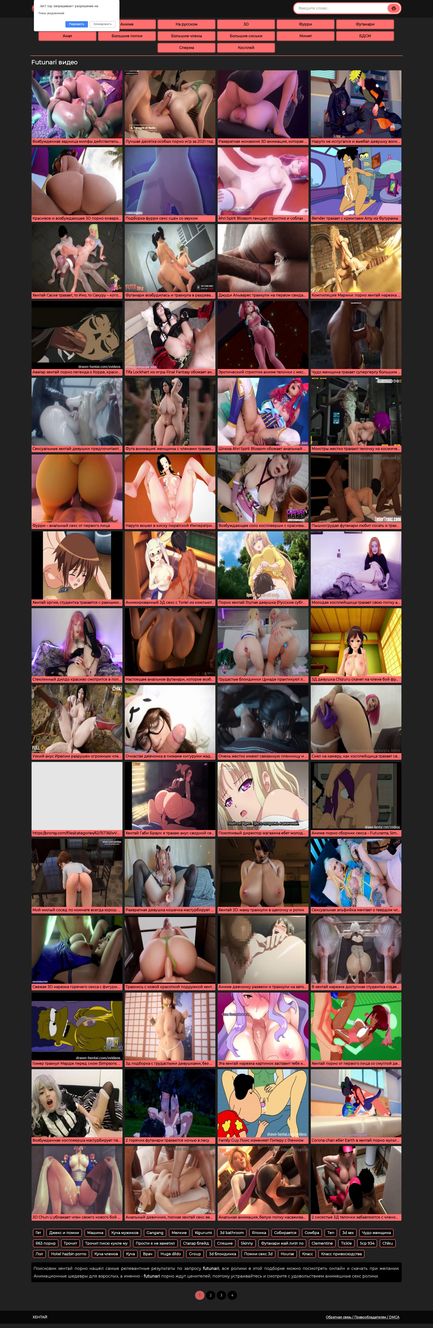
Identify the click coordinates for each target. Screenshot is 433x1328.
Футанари (365, 24)
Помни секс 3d (258, 1254)
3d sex (348, 1233)
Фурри (305, 24)
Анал (67, 36)
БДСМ (365, 36)
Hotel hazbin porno (68, 1254)
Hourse (287, 1254)
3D (246, 24)
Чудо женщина (376, 1233)
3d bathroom (232, 1233)
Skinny (247, 1243)
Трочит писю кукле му (106, 1243)
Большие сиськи (246, 36)
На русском (187, 24)
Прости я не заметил (155, 1243)
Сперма (186, 48)
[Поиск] (393, 8)
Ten (330, 1233)
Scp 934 (367, 1243)
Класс (307, 1254)
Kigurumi (203, 1233)
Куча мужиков (124, 1233)
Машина (95, 1233)
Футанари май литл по (282, 1243)
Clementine (322, 1243)
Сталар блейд (196, 1243)
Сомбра (312, 1233)
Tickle (346, 1243)
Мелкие (179, 1233)
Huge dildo (171, 1254)
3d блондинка (222, 1254)
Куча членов (106, 1254)
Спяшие (225, 1243)
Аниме (127, 24)
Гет (38, 1233)
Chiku (387, 1243)
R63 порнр (46, 1243)
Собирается (285, 1233)
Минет (305, 36)
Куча (130, 1254)
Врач (147, 1254)
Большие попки (127, 36)
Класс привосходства (341, 1254)
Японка (259, 1233)
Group (195, 1254)
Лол (39, 1254)
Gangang (155, 1233)
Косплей (246, 48)
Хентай (40, 1317)
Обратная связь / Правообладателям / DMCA (362, 1317)
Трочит (70, 1243)
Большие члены (186, 36)
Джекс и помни (64, 1233)
